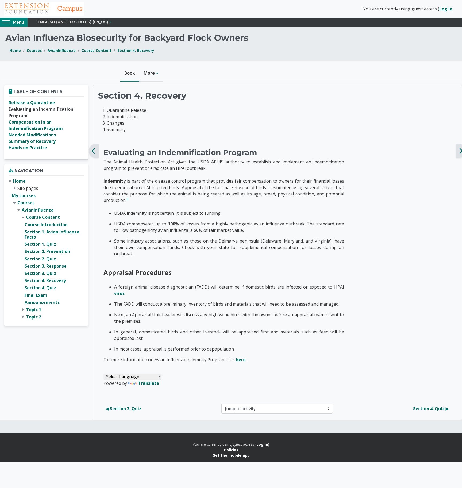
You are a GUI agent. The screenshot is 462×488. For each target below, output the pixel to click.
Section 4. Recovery (135, 50)
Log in (445, 9)
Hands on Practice (28, 148)
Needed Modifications (32, 135)
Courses (34, 50)
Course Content (96, 50)
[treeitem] (46, 249)
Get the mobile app (231, 455)
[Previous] (94, 151)
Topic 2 (33, 317)
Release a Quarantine (32, 103)
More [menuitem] (149, 73)
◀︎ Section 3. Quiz (123, 409)
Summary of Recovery (32, 141)
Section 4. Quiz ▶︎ (431, 409)
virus (119, 293)
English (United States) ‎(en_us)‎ (72, 22)
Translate (148, 383)
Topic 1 (33, 310)
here (241, 360)
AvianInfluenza (62, 50)
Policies (231, 449)
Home (15, 50)
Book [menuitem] (129, 73)
